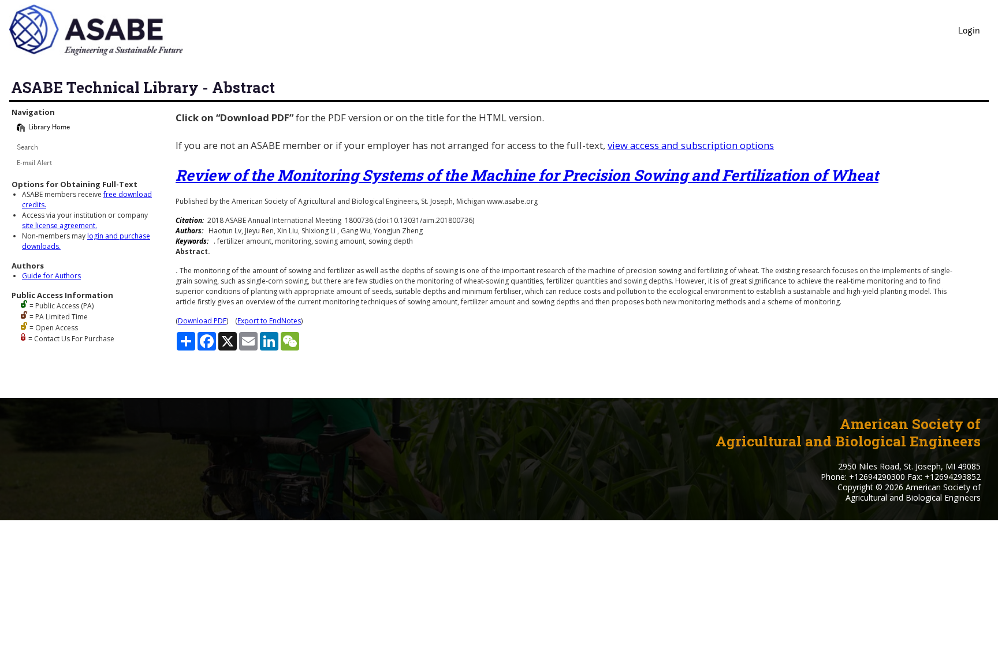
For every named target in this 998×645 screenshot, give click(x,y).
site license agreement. (59, 225)
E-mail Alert (34, 164)
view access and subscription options (691, 145)
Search (27, 148)
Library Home (49, 128)
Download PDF (202, 321)
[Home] (21, 128)
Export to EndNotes (269, 321)
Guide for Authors (51, 276)
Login (969, 31)
